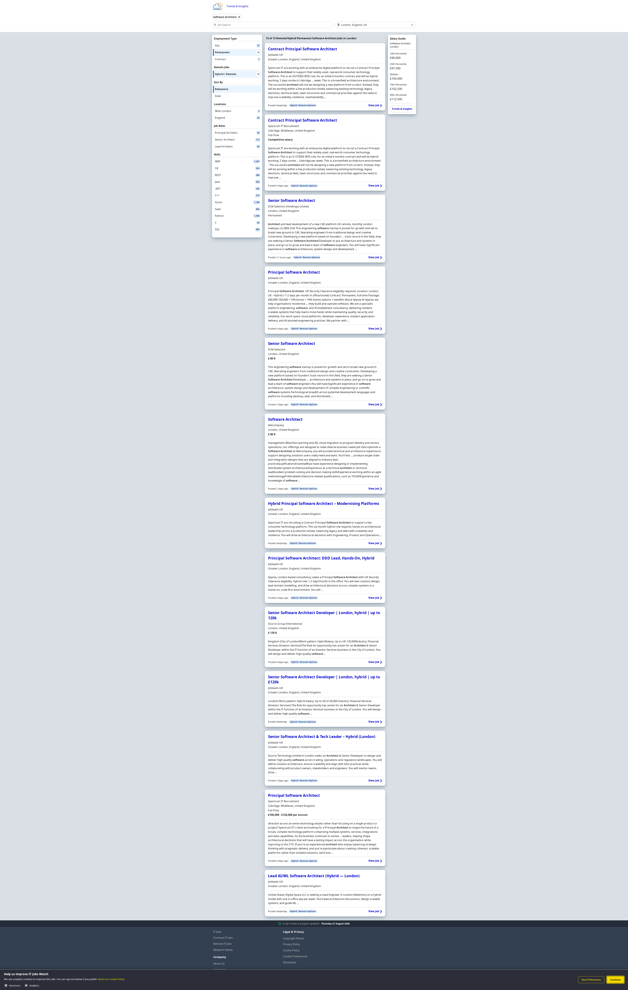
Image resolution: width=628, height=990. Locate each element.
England (237, 117)
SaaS (237, 209)
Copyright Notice (293, 938)
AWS (237, 161)
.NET (237, 188)
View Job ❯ (375, 105)
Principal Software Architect (294, 272)
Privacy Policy (291, 944)
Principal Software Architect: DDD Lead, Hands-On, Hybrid (321, 558)
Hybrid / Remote (237, 74)
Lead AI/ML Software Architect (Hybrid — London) (314, 875)
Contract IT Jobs (223, 937)
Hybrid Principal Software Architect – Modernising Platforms (323, 503)
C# (237, 168)
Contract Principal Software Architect (302, 48)
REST (237, 175)
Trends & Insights (237, 6)
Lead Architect (237, 146)
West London (237, 111)
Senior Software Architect (291, 200)
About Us (219, 963)
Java (237, 182)
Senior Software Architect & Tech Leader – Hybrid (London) (321, 736)
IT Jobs (217, 932)
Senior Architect (237, 139)
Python (237, 216)
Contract (237, 59)
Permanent (237, 52)
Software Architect (285, 419)
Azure (237, 202)
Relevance (221, 89)
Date (218, 96)
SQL (237, 229)
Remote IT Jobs (222, 944)
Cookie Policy (291, 950)
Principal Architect (237, 133)
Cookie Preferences (295, 956)
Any (237, 45)
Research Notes (223, 950)
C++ (237, 195)
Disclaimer (289, 962)
